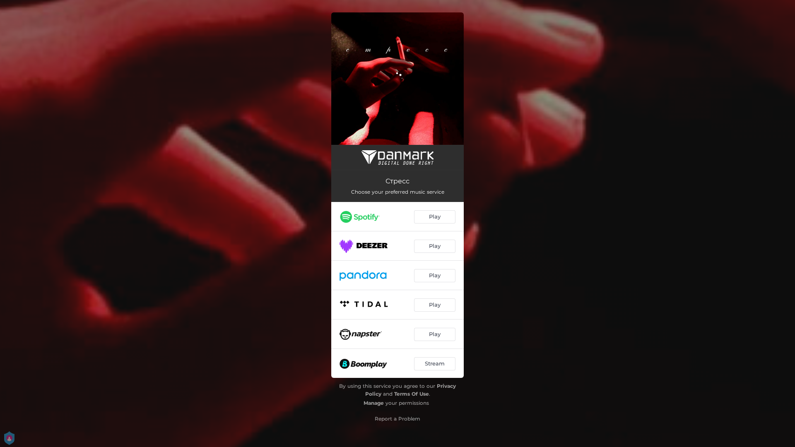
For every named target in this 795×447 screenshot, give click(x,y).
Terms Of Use (411, 394)
